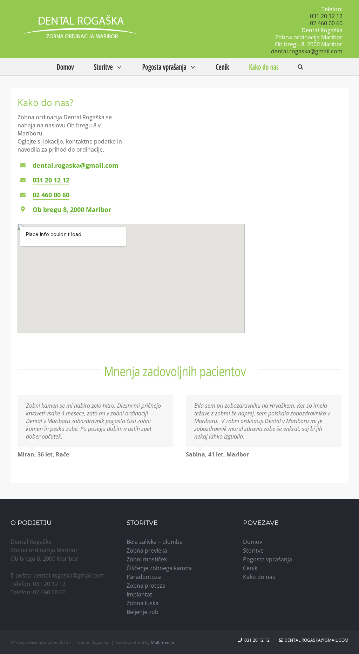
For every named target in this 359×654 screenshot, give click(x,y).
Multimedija (162, 642)
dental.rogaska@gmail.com (307, 51)
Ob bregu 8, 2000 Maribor (72, 209)
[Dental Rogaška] (80, 29)
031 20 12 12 (326, 16)
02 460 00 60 (326, 23)
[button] (300, 66)
